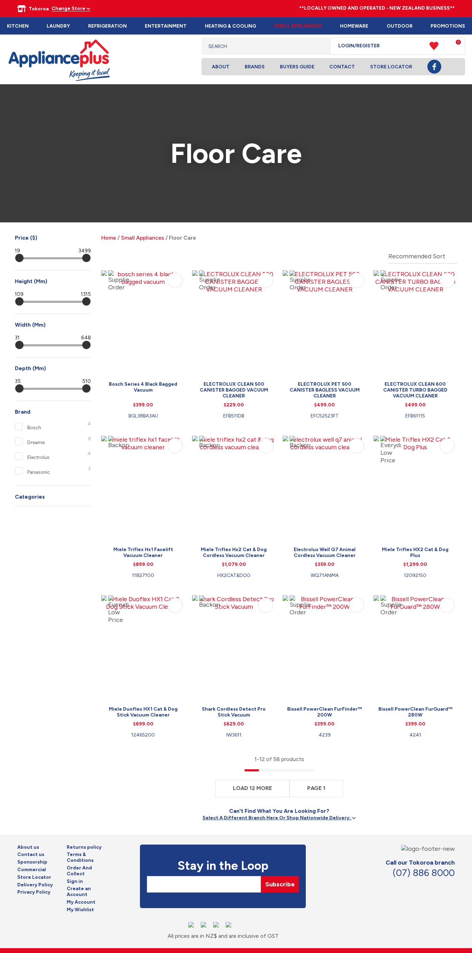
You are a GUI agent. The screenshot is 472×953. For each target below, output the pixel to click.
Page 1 (316, 788)
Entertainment (166, 26)
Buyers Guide (297, 67)
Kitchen (18, 26)
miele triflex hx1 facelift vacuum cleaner (143, 552)
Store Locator (391, 67)
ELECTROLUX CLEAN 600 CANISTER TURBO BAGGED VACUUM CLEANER (415, 390)
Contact (342, 67)
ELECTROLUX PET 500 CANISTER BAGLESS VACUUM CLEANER (325, 390)
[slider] (19, 258)
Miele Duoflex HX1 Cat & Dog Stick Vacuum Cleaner (143, 712)
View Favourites (436, 46)
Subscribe (280, 884)
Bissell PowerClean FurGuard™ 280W (415, 712)
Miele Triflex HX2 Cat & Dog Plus (415, 552)
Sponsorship (32, 862)
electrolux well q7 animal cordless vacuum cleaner (325, 552)
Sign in (75, 881)
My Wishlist (80, 910)
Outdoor (400, 26)
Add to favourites (175, 280)
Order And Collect (79, 871)
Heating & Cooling (230, 26)
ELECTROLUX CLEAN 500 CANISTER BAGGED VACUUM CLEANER (234, 390)
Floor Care (182, 237)
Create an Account (79, 891)
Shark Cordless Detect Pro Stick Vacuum (234, 712)
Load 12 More (252, 788)
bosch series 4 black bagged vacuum (143, 387)
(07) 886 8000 (424, 872)
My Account (81, 902)
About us (28, 847)
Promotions (448, 26)
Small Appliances (298, 26)
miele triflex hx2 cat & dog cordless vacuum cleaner (234, 552)
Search (319, 46)
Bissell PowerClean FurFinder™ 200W (324, 712)
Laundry (58, 26)
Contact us (30, 854)
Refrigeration (107, 26)
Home (108, 237)
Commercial (31, 870)
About (220, 67)
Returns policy (84, 847)
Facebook (434, 67)
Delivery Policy (35, 885)
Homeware (354, 26)
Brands (255, 67)
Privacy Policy (33, 892)
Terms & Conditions (80, 857)
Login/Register (359, 46)
